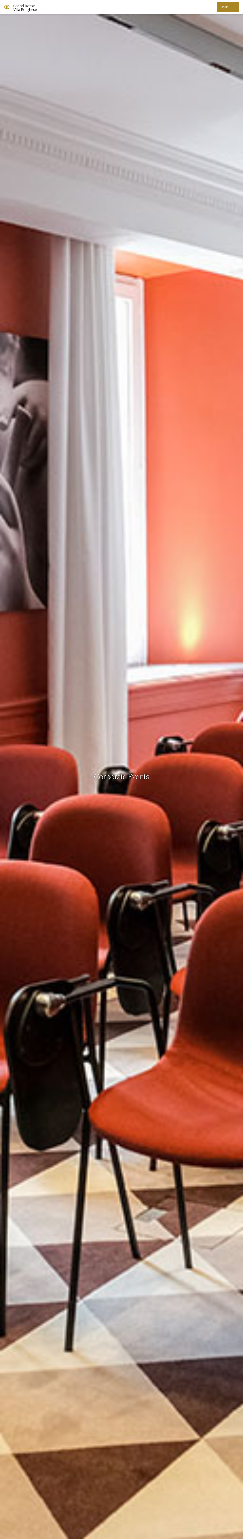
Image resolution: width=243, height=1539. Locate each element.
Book (224, 7)
